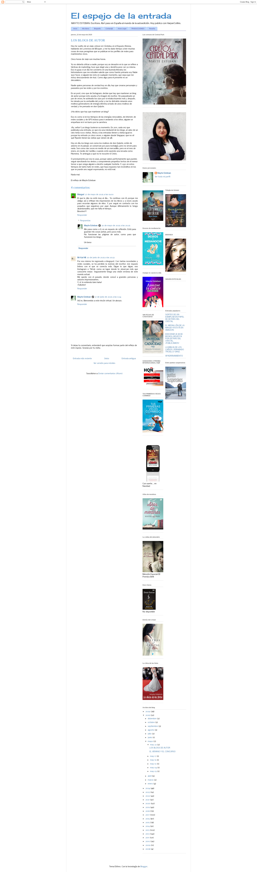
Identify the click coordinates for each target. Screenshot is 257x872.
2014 (147, 826)
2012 (147, 834)
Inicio (75, 29)
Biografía (97, 29)
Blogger (143, 867)
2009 (148, 845)
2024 (148, 788)
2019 (147, 807)
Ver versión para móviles (104, 363)
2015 (147, 823)
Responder (82, 215)
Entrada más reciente (82, 359)
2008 (148, 849)
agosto (151, 730)
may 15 (153, 760)
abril (150, 776)
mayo (150, 741)
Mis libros (85, 29)
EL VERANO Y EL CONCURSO (162, 752)
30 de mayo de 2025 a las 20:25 (116, 226)
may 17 (153, 756)
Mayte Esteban (91, 226)
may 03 (153, 771)
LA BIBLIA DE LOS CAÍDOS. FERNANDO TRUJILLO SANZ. (174, 349)
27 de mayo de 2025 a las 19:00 (99, 194)
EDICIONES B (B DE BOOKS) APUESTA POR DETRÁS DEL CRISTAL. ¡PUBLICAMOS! (174, 338)
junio (150, 737)
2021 (147, 800)
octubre (151, 722)
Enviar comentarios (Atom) (110, 374)
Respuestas (85, 221)
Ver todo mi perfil (162, 177)
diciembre (152, 719)
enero (150, 784)
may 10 (153, 764)
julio (150, 734)
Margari (80, 194)
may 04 (153, 768)
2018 (147, 811)
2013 (147, 830)
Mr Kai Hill (81, 258)
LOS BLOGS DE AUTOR (160, 748)
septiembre (153, 726)
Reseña (152, 29)
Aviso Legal (122, 29)
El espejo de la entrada (121, 15)
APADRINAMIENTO (174, 356)
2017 (147, 815)
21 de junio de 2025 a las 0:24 (108, 297)
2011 (147, 838)
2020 (148, 804)
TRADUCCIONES (137, 29)
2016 (147, 819)
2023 (147, 792)
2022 (148, 796)
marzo (151, 780)
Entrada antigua (129, 359)
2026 (148, 712)
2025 (148, 715)
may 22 (153, 745)
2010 (147, 841)
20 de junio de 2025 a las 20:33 (101, 258)
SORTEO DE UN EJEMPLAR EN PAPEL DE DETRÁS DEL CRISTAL (174, 318)
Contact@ (109, 29)
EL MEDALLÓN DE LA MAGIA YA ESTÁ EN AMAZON (174, 327)
